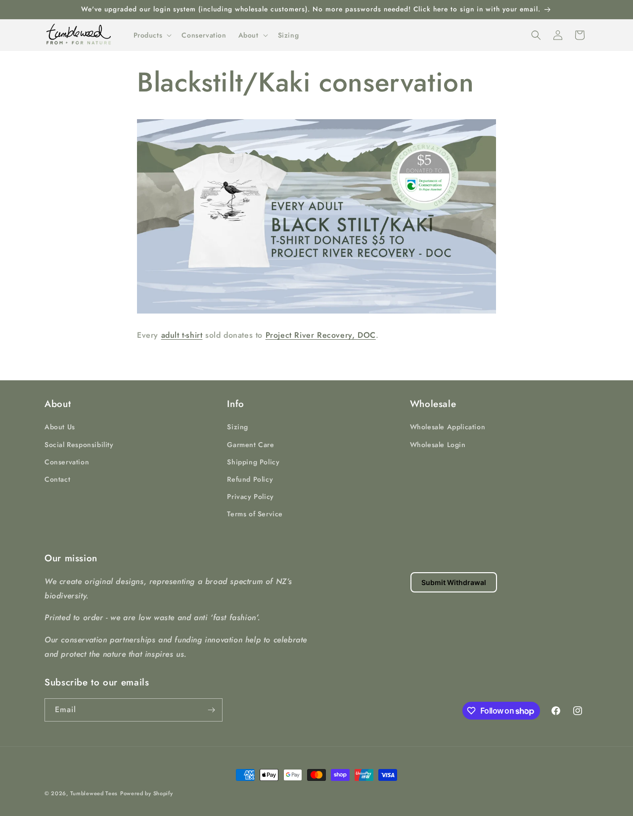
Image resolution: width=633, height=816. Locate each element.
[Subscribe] (211, 710)
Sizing (237, 427)
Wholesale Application (448, 427)
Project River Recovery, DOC (321, 335)
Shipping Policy (253, 462)
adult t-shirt (182, 335)
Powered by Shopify (146, 793)
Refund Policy (250, 479)
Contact (57, 479)
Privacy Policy (250, 496)
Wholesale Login (438, 445)
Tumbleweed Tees (94, 793)
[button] (152, 35)
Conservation (67, 462)
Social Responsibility (79, 445)
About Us (60, 427)
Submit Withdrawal (453, 582)
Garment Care (250, 445)
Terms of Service (255, 514)
